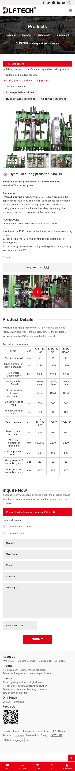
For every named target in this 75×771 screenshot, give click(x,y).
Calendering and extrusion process (49, 69)
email (7, 768)
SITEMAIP (56, 735)
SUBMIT (37, 639)
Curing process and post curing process (28, 80)
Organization (45, 661)
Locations (60, 661)
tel (52, 768)
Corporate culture (26, 661)
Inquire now (34, 267)
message (22, 768)
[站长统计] (19, 735)
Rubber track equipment (20, 98)
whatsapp (67, 768)
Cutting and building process (22, 74)
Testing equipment (16, 86)
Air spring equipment (53, 98)
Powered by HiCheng (36, 735)
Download (19, 701)
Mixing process (14, 69)
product (37, 768)
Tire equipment (15, 63)
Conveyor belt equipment (21, 92)
